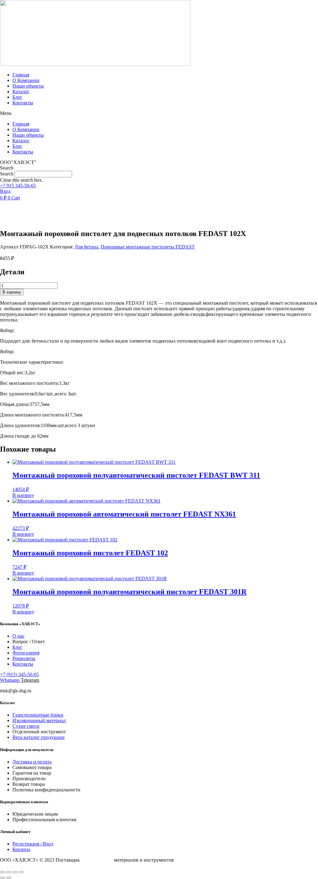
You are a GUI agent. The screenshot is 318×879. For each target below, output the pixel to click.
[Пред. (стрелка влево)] (2, 878)
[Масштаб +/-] (2, 872)
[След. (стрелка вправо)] (8, 878)
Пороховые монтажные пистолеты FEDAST (148, 246)
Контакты (22, 102)
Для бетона (86, 246)
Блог (17, 97)
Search (6, 173)
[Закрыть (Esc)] (21, 872)
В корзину (11, 292)
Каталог (21, 91)
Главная (20, 74)
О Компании (25, 80)
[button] (159, 113)
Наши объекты (28, 86)
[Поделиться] (14, 872)
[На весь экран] (8, 872)
